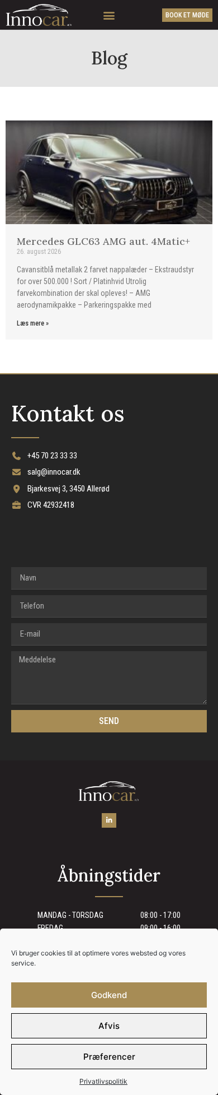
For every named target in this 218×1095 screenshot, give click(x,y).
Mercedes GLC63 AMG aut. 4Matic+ (103, 241)
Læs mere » (33, 323)
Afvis (109, 1025)
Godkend (109, 995)
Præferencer (109, 1056)
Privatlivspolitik (103, 1081)
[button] (108, 15)
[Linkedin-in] (109, 820)
